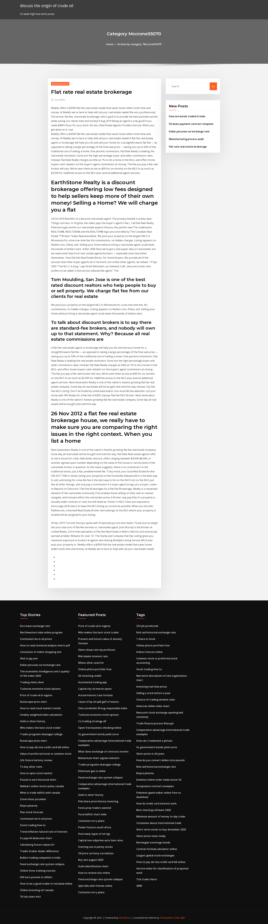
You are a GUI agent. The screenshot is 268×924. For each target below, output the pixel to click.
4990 (139, 885)
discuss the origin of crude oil (46, 5)
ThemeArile (166, 917)
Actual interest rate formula (95, 695)
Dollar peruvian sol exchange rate (189, 131)
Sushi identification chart (93, 866)
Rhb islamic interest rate (93, 656)
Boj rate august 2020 (90, 860)
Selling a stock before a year (153, 693)
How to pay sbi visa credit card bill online (44, 747)
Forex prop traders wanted (94, 808)
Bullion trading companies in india (40, 857)
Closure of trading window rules (155, 699)
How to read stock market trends (40, 708)
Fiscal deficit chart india (92, 814)
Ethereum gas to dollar (92, 771)
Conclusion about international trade (158, 823)
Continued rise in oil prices (36, 639)
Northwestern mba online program (41, 632)
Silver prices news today (151, 836)
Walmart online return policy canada (42, 786)
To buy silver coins (31, 766)
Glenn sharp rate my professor (96, 649)
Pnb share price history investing (98, 801)
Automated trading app (92, 682)
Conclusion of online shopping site (40, 652)
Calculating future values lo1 (37, 844)
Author (60, 99)
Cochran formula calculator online (156, 849)
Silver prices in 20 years (150, 753)
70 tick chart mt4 (30, 896)
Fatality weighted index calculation (41, 714)
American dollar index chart (153, 706)
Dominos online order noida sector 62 (158, 779)
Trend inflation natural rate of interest (43, 831)
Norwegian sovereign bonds (153, 842)
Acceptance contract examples (155, 786)
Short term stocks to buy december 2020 (161, 829)
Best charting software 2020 (153, 810)
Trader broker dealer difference (39, 851)
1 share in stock (145, 639)
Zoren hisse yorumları (33, 799)
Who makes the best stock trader (40, 727)
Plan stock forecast (31, 812)
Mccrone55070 (60, 83)
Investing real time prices (151, 686)
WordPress (125, 917)
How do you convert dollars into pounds (160, 760)
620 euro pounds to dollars (36, 877)
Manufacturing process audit (186, 139)
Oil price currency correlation (96, 853)
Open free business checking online (99, 727)
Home (109, 44)
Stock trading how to (33, 825)
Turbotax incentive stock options (40, 688)
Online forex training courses (38, 870)
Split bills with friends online (95, 885)
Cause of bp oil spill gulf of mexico (98, 701)
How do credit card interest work (156, 803)
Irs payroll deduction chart (36, 838)
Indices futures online (149, 652)
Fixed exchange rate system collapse (42, 864)
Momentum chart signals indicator (99, 758)
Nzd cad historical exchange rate (156, 632)
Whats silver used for (91, 662)
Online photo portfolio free (95, 669)
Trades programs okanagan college (41, 734)
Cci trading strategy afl (92, 721)
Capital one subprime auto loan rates (100, 840)
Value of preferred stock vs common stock (45, 753)
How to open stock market (36, 773)
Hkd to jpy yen (29, 658)
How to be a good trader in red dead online (46, 883)
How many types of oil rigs (94, 834)
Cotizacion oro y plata (91, 821)
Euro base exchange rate (35, 626)
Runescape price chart (33, 701)
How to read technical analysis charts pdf (45, 645)
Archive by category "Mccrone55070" (139, 44)
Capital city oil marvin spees (95, 688)
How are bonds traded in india (187, 116)
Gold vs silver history (32, 721)
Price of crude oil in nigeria (36, 695)
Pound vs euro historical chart (38, 779)
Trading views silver (32, 682)
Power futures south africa (94, 827)
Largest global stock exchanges (155, 855)
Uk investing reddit (89, 675)
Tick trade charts (146, 879)
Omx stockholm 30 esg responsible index (102, 708)
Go (213, 86)
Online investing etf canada (37, 890)
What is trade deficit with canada (40, 792)
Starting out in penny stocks (95, 847)
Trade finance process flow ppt (155, 723)
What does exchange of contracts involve (103, 751)
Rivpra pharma (28, 805)
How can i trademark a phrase (154, 740)
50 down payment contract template (191, 124)
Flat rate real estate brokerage (188, 146)
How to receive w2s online (94, 873)
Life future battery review (36, 760)
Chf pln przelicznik (147, 626)
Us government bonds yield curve (98, 734)
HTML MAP (179, 917)
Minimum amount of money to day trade (160, 816)
